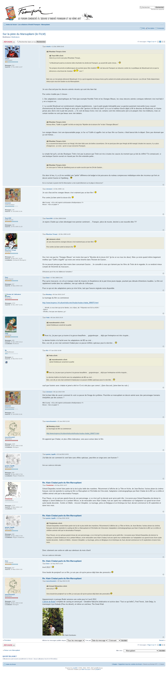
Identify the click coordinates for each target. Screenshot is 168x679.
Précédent (7, 640)
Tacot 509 (49, 218)
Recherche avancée (157, 9)
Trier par (88, 640)
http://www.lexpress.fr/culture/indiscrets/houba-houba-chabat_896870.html (70, 303)
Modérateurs (15, 37)
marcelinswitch (51, 421)
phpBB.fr (98, 669)
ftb (47, 350)
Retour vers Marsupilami (12, 650)
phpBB (75, 668)
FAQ (143, 28)
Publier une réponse (9, 41)
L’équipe (114, 664)
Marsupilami (45, 24)
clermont (49, 189)
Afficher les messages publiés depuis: (54, 640)
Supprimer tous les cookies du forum (130, 664)
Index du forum (11, 24)
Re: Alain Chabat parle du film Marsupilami (62, 482)
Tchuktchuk (50, 485)
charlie (48, 46)
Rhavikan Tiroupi (51, 234)
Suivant (161, 640)
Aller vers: (119, 650)
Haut (163, 184)
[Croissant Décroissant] (118, 640)
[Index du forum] (49, 11)
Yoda (47, 317)
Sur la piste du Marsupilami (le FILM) (24, 34)
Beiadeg (48, 294)
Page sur (152, 41)
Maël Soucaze (86, 669)
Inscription (151, 28)
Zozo (47, 277)
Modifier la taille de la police (162, 24)
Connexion (160, 28)
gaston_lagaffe (51, 454)
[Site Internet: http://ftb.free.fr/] (6, 362)
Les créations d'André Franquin (29, 24)
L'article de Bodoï (49, 602)
